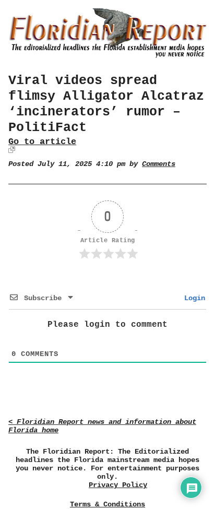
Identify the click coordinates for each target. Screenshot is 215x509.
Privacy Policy (118, 485)
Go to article (42, 142)
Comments (158, 164)
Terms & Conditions (107, 504)
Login (192, 298)
